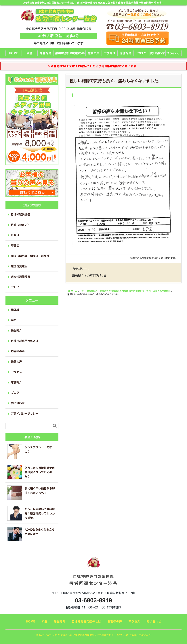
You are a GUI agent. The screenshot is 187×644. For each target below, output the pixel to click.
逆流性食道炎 (19, 266)
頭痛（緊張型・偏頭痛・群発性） (31, 256)
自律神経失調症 (20, 214)
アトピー (16, 287)
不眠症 (15, 245)
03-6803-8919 (93, 600)
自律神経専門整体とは (61, 55)
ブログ (141, 53)
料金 (29, 53)
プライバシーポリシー (173, 55)
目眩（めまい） (20, 224)
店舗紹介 (125, 53)
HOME (13, 53)
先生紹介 (45, 53)
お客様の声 (77, 53)
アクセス (109, 53)
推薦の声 (93, 53)
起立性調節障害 (20, 276)
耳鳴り (15, 235)
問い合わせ (157, 53)
